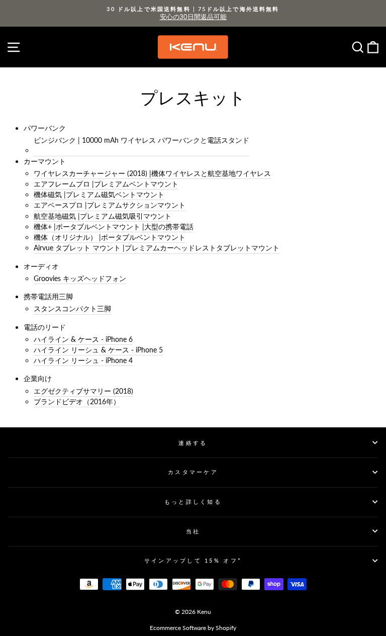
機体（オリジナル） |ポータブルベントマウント (109, 237)
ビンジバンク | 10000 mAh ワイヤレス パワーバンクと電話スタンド (141, 140)
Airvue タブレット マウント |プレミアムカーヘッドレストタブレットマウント (156, 247)
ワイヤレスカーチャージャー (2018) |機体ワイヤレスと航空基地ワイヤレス (152, 173)
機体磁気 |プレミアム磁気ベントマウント (99, 194)
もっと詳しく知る (193, 501)
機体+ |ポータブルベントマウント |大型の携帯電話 (114, 226)
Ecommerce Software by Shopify (193, 627)
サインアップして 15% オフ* (193, 560)
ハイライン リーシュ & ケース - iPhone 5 (98, 349)
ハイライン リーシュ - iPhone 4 (83, 360)
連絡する (192, 442)
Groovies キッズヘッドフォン (80, 278)
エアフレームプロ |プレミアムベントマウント (106, 183)
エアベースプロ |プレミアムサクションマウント (109, 205)
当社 (193, 531)
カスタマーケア (193, 472)
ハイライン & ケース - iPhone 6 (83, 339)
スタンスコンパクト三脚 (72, 308)
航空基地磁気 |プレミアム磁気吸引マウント (102, 216)
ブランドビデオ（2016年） (77, 401)
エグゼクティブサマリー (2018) (83, 391)
